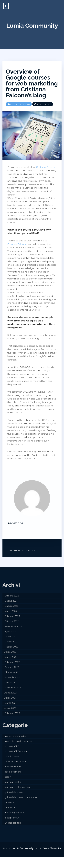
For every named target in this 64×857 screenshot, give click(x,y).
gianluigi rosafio (12, 782)
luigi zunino (10, 807)
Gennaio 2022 (11, 667)
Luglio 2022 (10, 636)
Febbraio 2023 (12, 616)
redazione (15, 523)
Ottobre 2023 (11, 595)
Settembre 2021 (12, 687)
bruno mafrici (11, 746)
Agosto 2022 (10, 631)
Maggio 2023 (11, 606)
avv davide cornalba (15, 736)
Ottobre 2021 (11, 682)
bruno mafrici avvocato (16, 751)
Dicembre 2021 (12, 672)
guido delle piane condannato (20, 797)
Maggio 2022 (11, 646)
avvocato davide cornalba (18, 741)
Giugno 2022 (11, 641)
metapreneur (11, 817)
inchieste (9, 802)
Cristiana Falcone (45, 167)
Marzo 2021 (10, 703)
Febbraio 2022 (12, 662)
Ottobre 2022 (11, 621)
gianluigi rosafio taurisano (17, 787)
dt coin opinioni (12, 771)
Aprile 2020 (10, 708)
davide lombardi (13, 766)
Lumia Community (32, 25)
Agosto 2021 (10, 692)
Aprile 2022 (10, 651)
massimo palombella (15, 812)
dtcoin (7, 776)
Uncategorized (12, 822)
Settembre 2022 (13, 626)
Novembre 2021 (12, 677)
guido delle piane (13, 792)
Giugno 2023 (11, 600)
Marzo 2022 (10, 657)
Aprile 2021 (10, 697)
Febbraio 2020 (12, 713)
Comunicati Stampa (20, 104)
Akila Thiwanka (52, 848)
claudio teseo (11, 756)
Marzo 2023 (10, 611)
